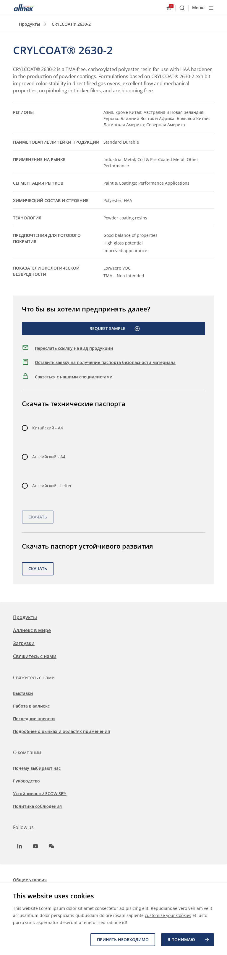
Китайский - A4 (47, 428)
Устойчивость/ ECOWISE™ (40, 793)
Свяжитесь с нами (34, 656)
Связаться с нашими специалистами (74, 377)
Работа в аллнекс (31, 706)
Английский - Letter (52, 485)
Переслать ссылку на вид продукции (74, 348)
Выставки (23, 693)
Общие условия (30, 879)
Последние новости (34, 718)
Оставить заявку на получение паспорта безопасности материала (105, 362)
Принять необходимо (123, 939)
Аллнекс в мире (32, 630)
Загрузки (24, 643)
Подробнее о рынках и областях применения (61, 731)
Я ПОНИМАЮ (181, 939)
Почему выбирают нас (37, 768)
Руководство (26, 781)
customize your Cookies (168, 915)
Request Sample (107, 328)
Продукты (29, 24)
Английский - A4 (48, 457)
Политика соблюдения (37, 806)
